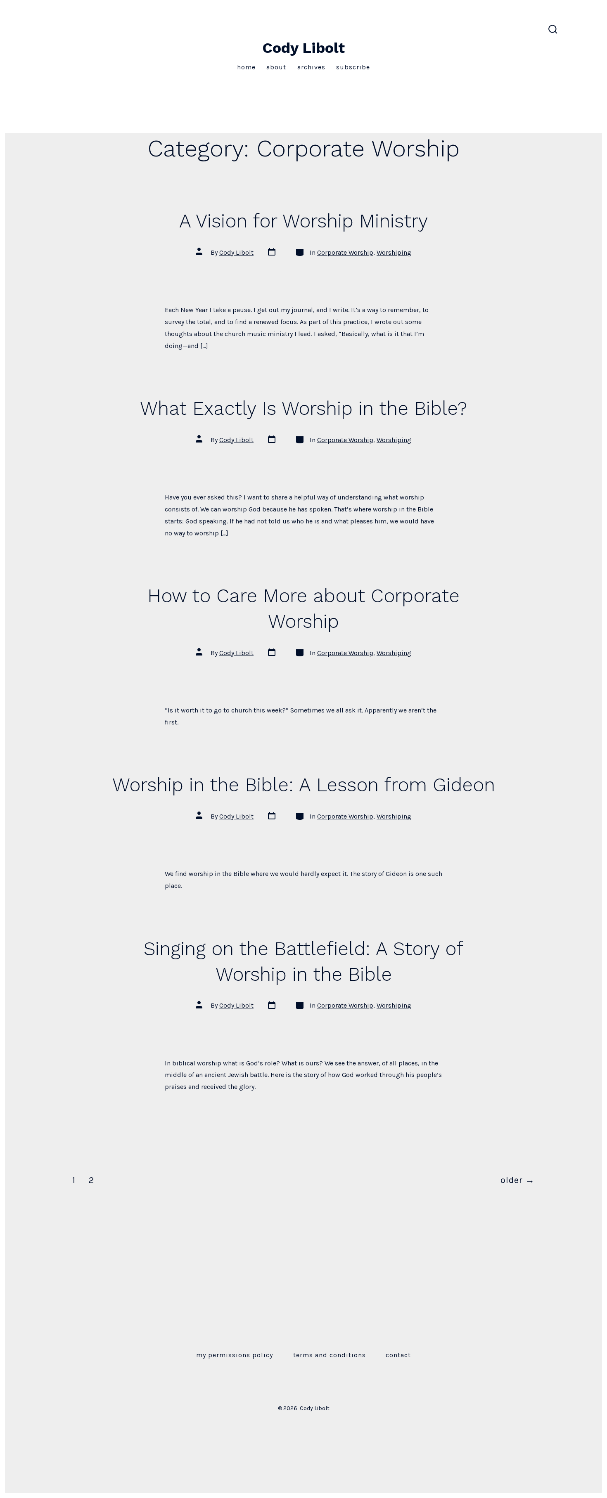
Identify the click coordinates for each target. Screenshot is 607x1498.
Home (246, 67)
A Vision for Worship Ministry (303, 221)
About (276, 67)
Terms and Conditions (329, 1355)
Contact (398, 1355)
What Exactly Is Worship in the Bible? (303, 408)
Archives (311, 67)
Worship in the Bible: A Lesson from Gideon (303, 785)
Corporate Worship (345, 252)
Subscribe (353, 67)
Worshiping (394, 252)
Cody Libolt (236, 252)
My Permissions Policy (234, 1355)
